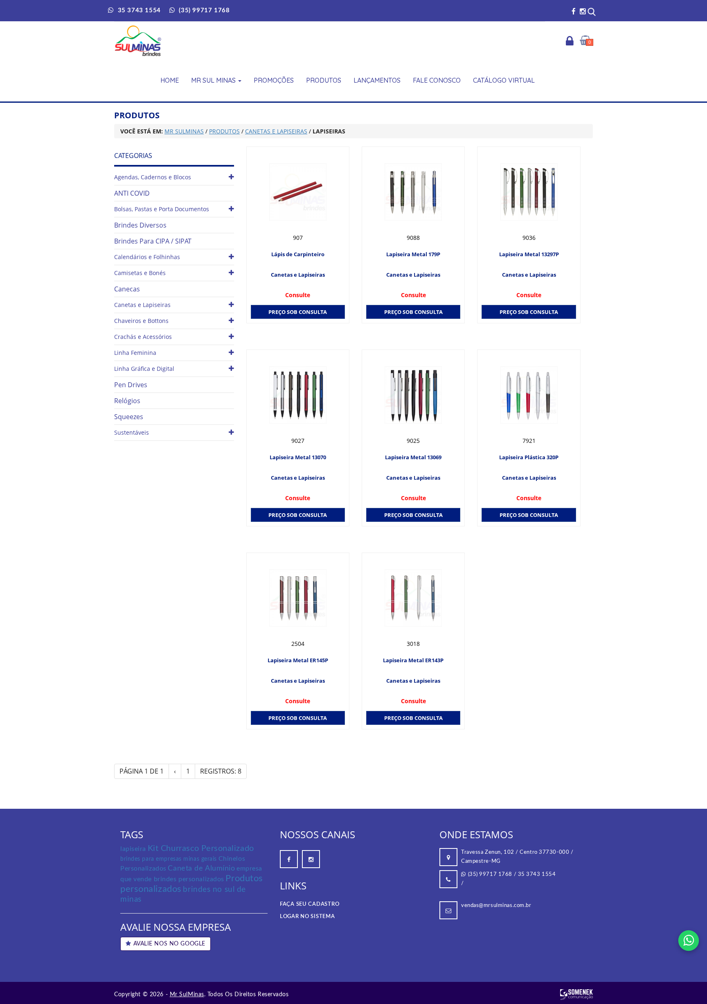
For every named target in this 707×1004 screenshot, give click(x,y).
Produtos (323, 80)
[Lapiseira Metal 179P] (413, 192)
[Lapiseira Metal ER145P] (298, 598)
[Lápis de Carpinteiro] (298, 192)
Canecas (127, 289)
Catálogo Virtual (504, 80)
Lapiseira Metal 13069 (413, 457)
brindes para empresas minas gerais (168, 859)
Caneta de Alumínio (201, 868)
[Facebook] (574, 11)
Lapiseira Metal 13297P (529, 254)
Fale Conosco (437, 80)
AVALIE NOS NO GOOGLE (169, 944)
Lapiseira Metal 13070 (298, 457)
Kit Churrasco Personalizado (201, 848)
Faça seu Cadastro (309, 904)
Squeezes (128, 417)
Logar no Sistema (307, 916)
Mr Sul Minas (214, 80)
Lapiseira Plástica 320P (528, 457)
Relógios (127, 401)
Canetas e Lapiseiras (298, 274)
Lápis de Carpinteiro (297, 254)
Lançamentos (377, 80)
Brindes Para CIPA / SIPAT (152, 241)
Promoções (274, 80)
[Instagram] (583, 11)
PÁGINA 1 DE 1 (141, 771)
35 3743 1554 (537, 874)
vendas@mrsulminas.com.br (496, 905)
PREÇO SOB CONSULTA (297, 312)
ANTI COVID (132, 193)
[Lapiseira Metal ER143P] (413, 598)
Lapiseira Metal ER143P (413, 660)
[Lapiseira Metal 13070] (298, 395)
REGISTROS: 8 (220, 771)
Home (169, 80)
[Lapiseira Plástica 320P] (529, 395)
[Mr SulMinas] (138, 40)
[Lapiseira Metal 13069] (413, 395)
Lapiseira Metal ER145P (298, 660)
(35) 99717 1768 (490, 874)
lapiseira (133, 849)
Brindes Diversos (140, 225)
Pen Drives (130, 385)
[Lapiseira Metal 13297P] (529, 192)
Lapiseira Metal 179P (413, 254)
